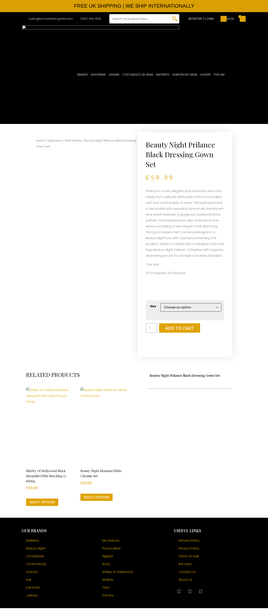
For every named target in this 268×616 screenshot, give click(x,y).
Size (153, 306)
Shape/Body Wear (184, 75)
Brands (82, 75)
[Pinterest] (200, 591)
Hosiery (205, 75)
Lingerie (114, 75)
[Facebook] (179, 591)
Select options (42, 502)
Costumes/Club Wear (137, 75)
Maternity (163, 75)
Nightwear (98, 75)
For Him (219, 75)
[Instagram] (190, 591)
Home (40, 141)
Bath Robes (73, 141)
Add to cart (179, 328)
